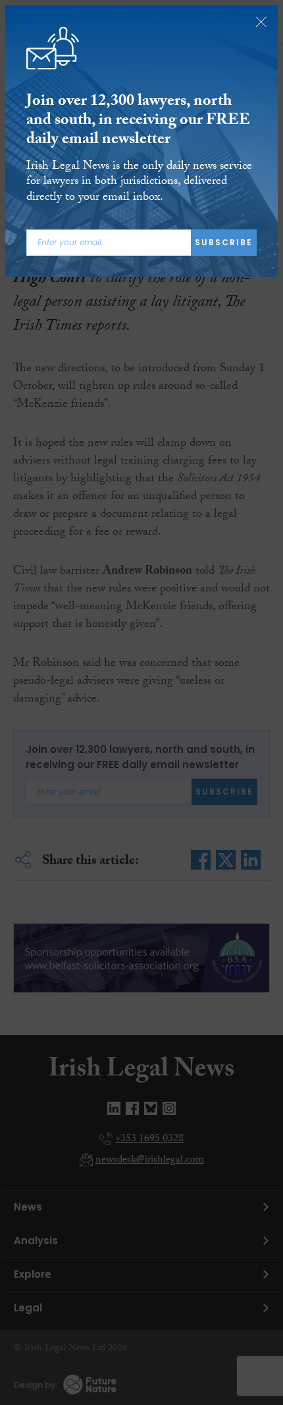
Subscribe (224, 242)
